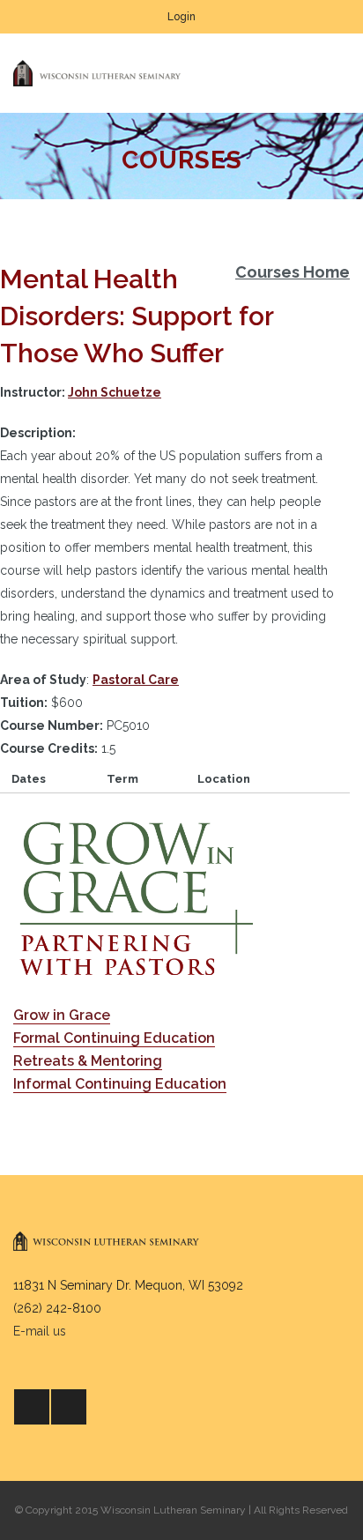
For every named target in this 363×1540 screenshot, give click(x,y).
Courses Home (292, 272)
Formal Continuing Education (114, 1038)
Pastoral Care (136, 680)
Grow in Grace (61, 1015)
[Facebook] (31, 1407)
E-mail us (39, 1331)
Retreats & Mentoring (87, 1061)
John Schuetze (114, 392)
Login (181, 17)
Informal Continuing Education (119, 1083)
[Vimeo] (68, 1407)
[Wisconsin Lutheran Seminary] (97, 73)
